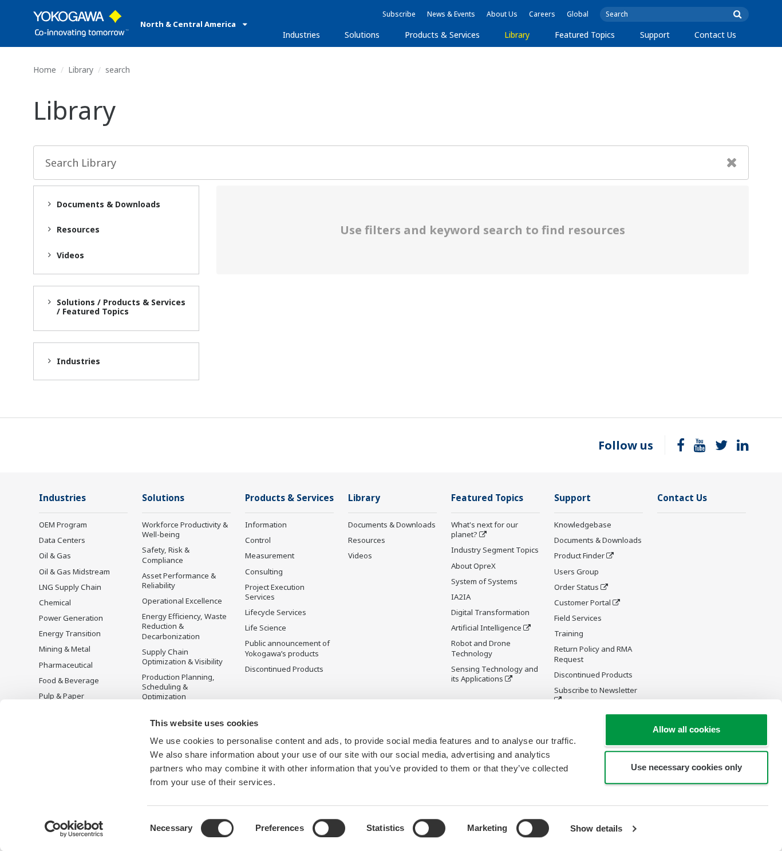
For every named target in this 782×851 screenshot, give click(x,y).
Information (266, 524)
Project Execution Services (275, 592)
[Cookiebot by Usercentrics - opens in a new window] (74, 828)
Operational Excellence (182, 601)
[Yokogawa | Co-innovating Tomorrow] (81, 23)
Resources (366, 540)
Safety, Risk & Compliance (165, 555)
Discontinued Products (284, 669)
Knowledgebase (582, 524)
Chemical (55, 602)
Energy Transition (70, 633)
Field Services (578, 618)
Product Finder (579, 555)
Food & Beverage (69, 680)
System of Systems (484, 581)
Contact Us (715, 34)
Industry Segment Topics (495, 550)
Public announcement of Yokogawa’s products (287, 648)
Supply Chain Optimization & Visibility (182, 657)
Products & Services (442, 34)
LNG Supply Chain (70, 587)
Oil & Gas (55, 555)
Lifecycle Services (275, 612)
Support (655, 34)
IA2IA (461, 597)
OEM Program (63, 524)
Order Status (576, 587)
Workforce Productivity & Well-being (185, 529)
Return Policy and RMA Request (593, 654)
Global (578, 14)
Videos (360, 555)
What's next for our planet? (484, 529)
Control (258, 540)
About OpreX (473, 566)
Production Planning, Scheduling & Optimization (178, 687)
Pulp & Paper (61, 696)
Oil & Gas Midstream (74, 571)
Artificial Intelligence (486, 628)
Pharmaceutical (66, 665)
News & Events (451, 14)
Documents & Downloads (392, 524)
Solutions (362, 34)
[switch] (329, 828)
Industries (301, 34)
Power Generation (71, 618)
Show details (596, 828)
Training (568, 633)
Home (44, 69)
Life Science (265, 628)
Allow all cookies (686, 729)
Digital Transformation (490, 612)
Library (517, 34)
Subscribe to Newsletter (595, 690)
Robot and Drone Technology (481, 648)
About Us (502, 14)
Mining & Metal (64, 649)
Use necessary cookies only (686, 767)
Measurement (269, 555)
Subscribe (399, 14)
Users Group (576, 571)
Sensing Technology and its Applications (494, 674)
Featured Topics (585, 34)
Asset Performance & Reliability (179, 580)
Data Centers (62, 540)
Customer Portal (582, 602)
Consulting (264, 571)
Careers (542, 14)
